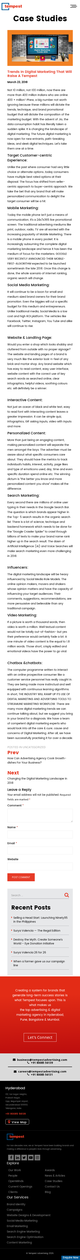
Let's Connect (40, 1037)
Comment (15, 805)
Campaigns (14, 1210)
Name (12, 827)
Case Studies (53, 1181)
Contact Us (52, 1186)
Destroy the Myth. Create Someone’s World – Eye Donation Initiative (38, 942)
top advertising (36, 1010)
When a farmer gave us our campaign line (39, 963)
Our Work (14, 1170)
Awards (50, 1170)
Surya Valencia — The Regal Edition (36, 931)
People (12, 1175)
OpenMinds (15, 1181)
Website (12, 859)
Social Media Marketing (22, 1220)
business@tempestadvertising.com (42, 1059)
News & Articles (55, 1175)
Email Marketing (17, 1226)
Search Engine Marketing (23, 1231)
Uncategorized (34, 747)
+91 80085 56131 (42, 1074)
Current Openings (20, 1186)
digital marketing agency (38, 1012)
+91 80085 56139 (42, 1062)
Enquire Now (70, 1258)
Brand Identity (16, 1204)
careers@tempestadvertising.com (42, 1071)
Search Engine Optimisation (25, 1237)
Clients (12, 1192)
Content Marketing (19, 1242)
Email (12, 843)
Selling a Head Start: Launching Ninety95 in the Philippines (40, 920)
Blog (48, 1192)
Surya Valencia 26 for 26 (29, 953)
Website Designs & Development (28, 1215)
